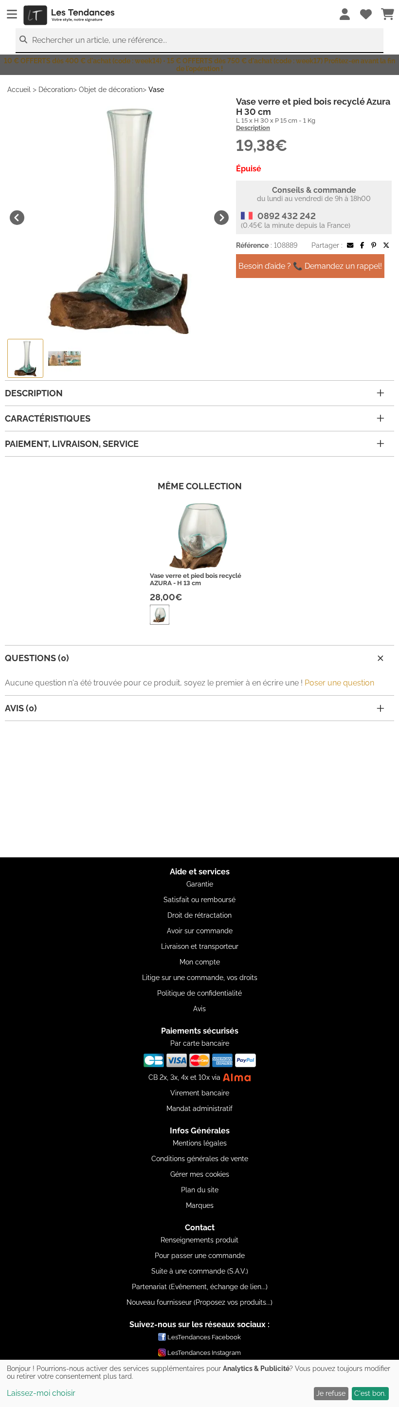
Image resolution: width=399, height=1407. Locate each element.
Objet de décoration (111, 89)
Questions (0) (37, 658)
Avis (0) (21, 708)
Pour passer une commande (200, 1255)
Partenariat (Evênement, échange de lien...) (200, 1287)
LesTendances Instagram (204, 1352)
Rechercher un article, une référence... (99, 40)
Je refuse (330, 1393)
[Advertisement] (199, 789)
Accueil (19, 89)
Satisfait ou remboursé (199, 900)
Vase (156, 89)
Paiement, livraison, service (72, 444)
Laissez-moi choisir (41, 1393)
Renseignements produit (199, 1240)
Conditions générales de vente (199, 1159)
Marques (200, 1205)
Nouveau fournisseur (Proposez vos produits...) (199, 1302)
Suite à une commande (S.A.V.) (199, 1271)
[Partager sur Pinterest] (374, 245)
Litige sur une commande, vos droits (199, 977)
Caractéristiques (48, 418)
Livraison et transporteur (199, 946)
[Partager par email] (350, 245)
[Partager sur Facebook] (362, 245)
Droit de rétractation (199, 915)
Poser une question (339, 682)
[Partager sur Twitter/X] (386, 245)
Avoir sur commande (200, 931)
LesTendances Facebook (204, 1337)
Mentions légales (200, 1143)
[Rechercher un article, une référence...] (23, 39)
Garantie (199, 884)
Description (253, 127)
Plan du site (199, 1190)
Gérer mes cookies (199, 1174)
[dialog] (199, 1383)
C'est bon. (370, 1393)
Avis (199, 1009)
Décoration (55, 89)
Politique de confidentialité (199, 993)
